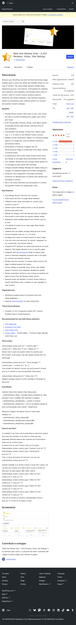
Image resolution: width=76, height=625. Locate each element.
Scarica (70, 57)
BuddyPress (7, 601)
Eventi (59, 577)
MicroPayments (22, 252)
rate (72, 108)
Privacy (4, 584)
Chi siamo (5, 574)
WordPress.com (8, 591)
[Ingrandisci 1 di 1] (46, 514)
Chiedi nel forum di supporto (62, 181)
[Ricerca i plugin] (23, 21)
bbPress (6, 598)
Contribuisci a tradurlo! (55, 15)
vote (72, 116)
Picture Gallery (10, 333)
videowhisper (20, 60)
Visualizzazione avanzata (61, 122)
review (71, 112)
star (68, 116)
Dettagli (7, 67)
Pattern (23, 584)
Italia (8, 610)
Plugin (22, 581)
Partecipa (61, 574)
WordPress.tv (45, 584)
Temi (22, 577)
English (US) (70, 104)
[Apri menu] (73, 3)
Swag (60, 584)
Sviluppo (30, 67)
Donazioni (62, 581)
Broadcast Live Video (13, 327)
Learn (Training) (44, 574)
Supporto (70, 67)
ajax (68, 108)
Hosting (5, 581)
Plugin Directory (7, 9)
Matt (5, 594)
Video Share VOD (11, 330)
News (4, 577)
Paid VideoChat (10, 324)
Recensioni (18, 67)
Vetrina (23, 574)
